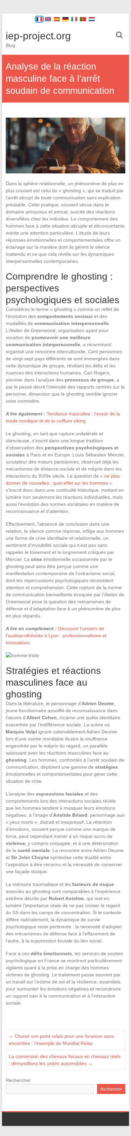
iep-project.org (38, 35)
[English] (48, 19)
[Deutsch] (65, 19)
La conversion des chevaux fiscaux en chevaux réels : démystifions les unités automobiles (65, 1060)
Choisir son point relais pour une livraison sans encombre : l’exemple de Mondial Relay (61, 1039)
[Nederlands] (91, 19)
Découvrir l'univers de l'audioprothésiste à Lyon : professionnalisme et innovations (56, 635)
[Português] (83, 19)
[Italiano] (74, 19)
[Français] (39, 19)
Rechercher (18, 1080)
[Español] (56, 19)
